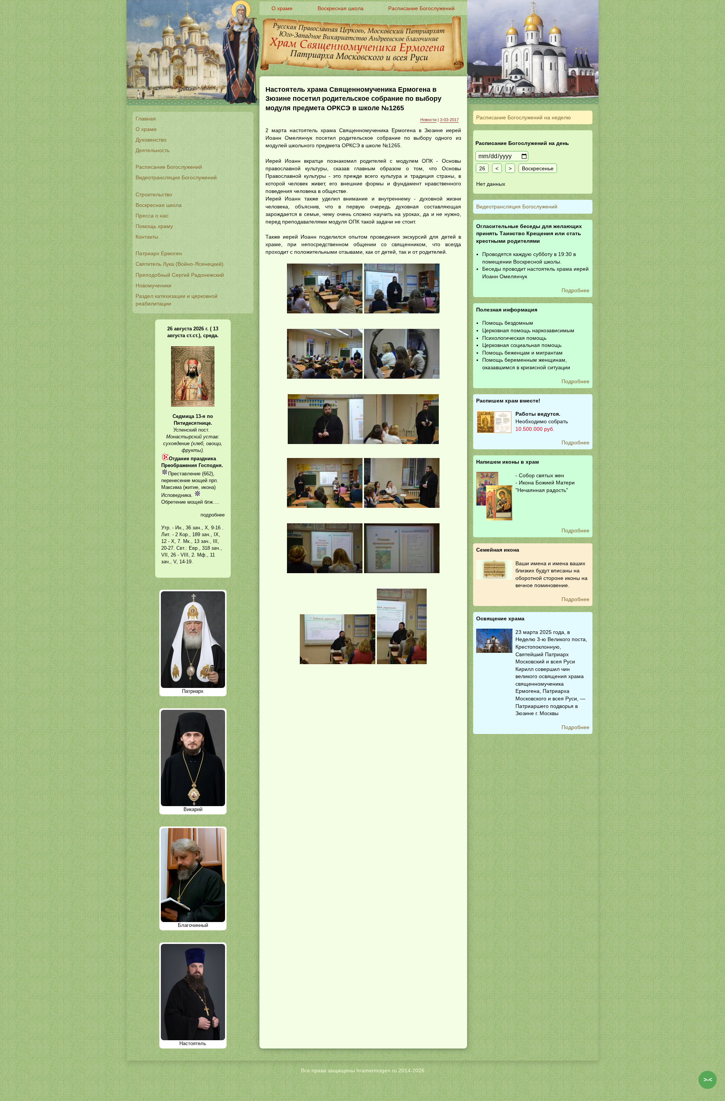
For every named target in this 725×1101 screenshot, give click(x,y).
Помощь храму (154, 226)
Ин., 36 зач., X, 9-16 (198, 527)
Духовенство (151, 140)
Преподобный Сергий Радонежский (180, 275)
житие (191, 487)
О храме (146, 129)
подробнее (213, 515)
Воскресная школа (159, 205)
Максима (171, 487)
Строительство (154, 194)
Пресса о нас (152, 216)
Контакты (147, 237)
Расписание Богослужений (169, 167)
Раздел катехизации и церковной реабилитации (177, 300)
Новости (428, 119)
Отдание (179, 458)
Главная (146, 119)
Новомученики (153, 285)
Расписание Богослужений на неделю (523, 117)
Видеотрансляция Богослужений (176, 177)
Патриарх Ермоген (159, 253)
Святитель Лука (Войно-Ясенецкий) (180, 264)
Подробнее (575, 290)
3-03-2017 (449, 119)
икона (207, 487)
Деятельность (153, 150)
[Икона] (192, 405)
